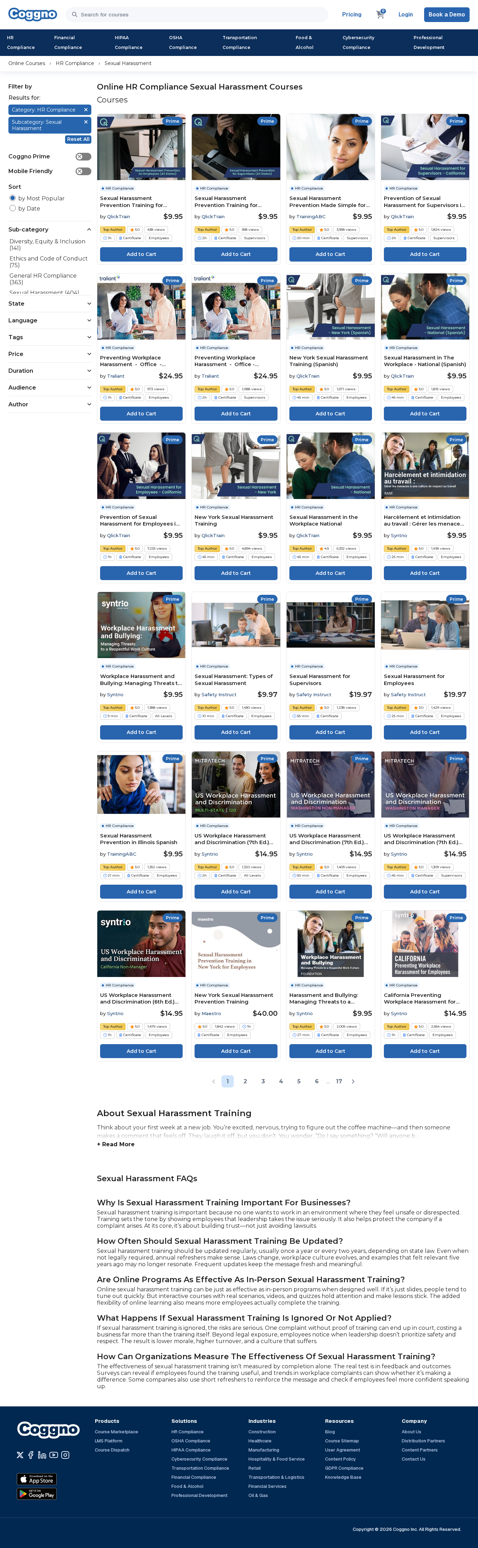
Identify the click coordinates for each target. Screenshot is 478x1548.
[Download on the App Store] (52, 1479)
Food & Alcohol (305, 42)
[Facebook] (30, 1455)
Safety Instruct (219, 694)
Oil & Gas (258, 1495)
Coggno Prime (45, 156)
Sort (14, 187)
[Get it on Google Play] (52, 1494)
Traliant (116, 376)
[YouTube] (53, 1455)
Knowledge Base (343, 1477)
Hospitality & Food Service (276, 1459)
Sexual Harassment (128, 63)
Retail (254, 1468)
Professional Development (429, 42)
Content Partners (420, 1450)
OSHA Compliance (183, 42)
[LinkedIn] (42, 1455)
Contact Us (414, 1459)
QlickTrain (118, 216)
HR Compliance (21, 42)
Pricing (351, 14)
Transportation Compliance (240, 42)
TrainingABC (310, 216)
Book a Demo (447, 14)
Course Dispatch (112, 1450)
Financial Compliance (68, 42)
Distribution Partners (423, 1441)
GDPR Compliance (344, 1468)
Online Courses (26, 63)
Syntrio (399, 535)
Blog (330, 1432)
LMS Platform (108, 1441)
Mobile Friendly (45, 171)
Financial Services (267, 1486)
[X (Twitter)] (20, 1455)
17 (339, 1081)
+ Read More (116, 1144)
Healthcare (260, 1441)
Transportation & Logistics (276, 1477)
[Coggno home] (32, 14)
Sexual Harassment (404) (44, 293)
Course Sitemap (342, 1441)
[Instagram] (65, 1455)
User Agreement (342, 1450)
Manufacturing (263, 1450)
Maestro (211, 1013)
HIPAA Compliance (128, 42)
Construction (262, 1432)
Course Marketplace (116, 1432)
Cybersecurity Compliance (358, 42)
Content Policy (340, 1459)
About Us (411, 1432)
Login (406, 14)
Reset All (78, 139)
